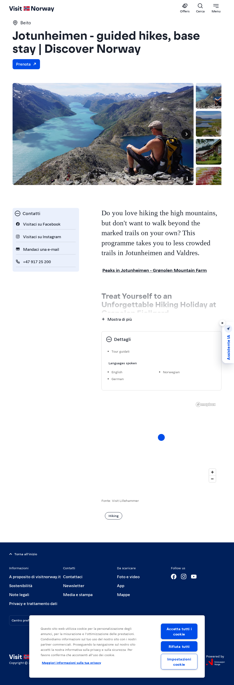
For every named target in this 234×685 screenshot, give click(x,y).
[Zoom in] (212, 472)
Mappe (123, 594)
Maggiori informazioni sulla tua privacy (71, 662)
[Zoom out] (212, 478)
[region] (161, 442)
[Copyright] (187, 178)
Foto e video (128, 576)
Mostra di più (119, 319)
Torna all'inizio (25, 554)
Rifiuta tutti (179, 646)
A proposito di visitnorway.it (35, 576)
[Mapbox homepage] (206, 404)
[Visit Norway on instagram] (183, 576)
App (120, 585)
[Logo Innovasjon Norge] (215, 662)
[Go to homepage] (38, 8)
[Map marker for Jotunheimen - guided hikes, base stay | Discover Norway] (161, 437)
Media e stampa (78, 594)
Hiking (114, 516)
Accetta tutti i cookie (179, 631)
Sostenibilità (20, 585)
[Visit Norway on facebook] (173, 576)
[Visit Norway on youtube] (194, 576)
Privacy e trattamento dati (33, 603)
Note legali (19, 594)
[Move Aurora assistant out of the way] (222, 323)
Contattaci (72, 576)
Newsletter (73, 585)
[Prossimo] (186, 134)
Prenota (23, 63)
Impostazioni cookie (179, 662)
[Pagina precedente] (20, 134)
